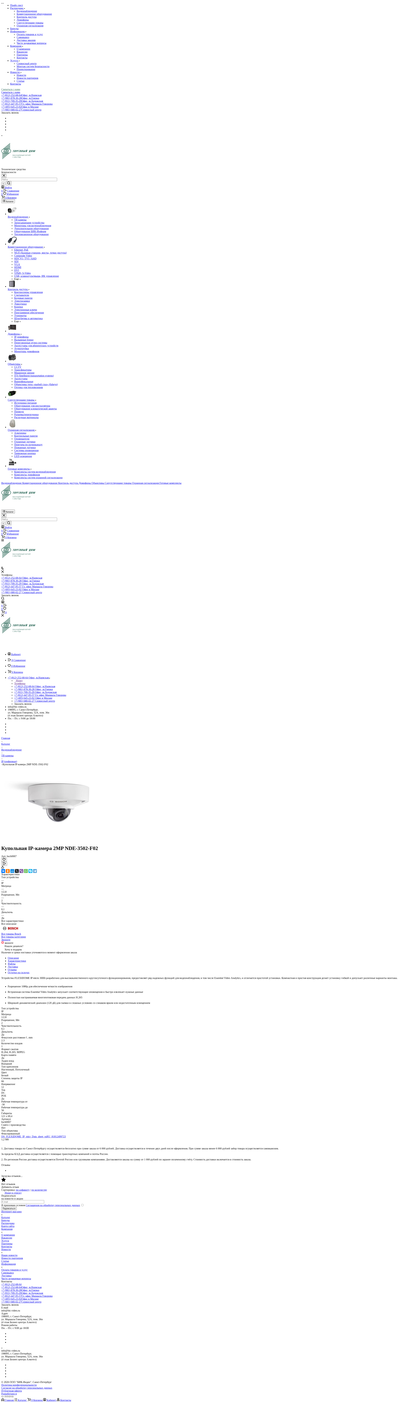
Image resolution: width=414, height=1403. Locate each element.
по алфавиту (23, 1190)
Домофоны (23, 19)
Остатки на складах (18, 972)
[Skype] (30, 871)
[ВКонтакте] (3, 871)
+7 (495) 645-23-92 (20, 106)
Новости (21, 75)
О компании (23, 49)
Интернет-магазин (11, 1211)
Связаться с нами (10, 89)
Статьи (20, 81)
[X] (17, 871)
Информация (8, 1264)
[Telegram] (35, 871)
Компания (6, 1229)
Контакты (22, 57)
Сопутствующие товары (30, 22)
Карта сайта (7, 1226)
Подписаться (9, 1208)
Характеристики (17, 960)
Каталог (5, 1217)
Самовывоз (23, 37)
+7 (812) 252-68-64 (21, 95)
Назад (18, 680)
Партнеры (22, 54)
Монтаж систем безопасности (33, 66)
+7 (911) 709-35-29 (22, 101)
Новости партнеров (27, 78)
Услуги (5, 1240)
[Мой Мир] (12, 871)
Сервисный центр (27, 63)
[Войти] (2, 602)
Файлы (12, 963)
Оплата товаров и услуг (30, 34)
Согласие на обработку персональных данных (26, 1388)
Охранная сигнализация (30, 25)
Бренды (5, 1220)
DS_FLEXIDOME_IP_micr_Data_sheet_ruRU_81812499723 (33, 1136)
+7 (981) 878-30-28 (20, 98)
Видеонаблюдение (27, 11)
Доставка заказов (26, 40)
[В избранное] (4, 860)
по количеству (39, 1190)
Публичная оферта (11, 1390)
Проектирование (26, 69)
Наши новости (9, 1255)
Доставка (13, 966)
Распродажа (7, 1223)
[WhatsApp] (26, 871)
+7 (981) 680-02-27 (21, 109)
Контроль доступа (27, 17)
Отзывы (12, 969)
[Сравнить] (4, 864)
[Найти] (8, 183)
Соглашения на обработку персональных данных (53, 1205)
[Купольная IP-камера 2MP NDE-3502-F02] (57, 840)
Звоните (5, 939)
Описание (13, 958)
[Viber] (21, 871)
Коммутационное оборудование (34, 14)
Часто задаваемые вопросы (31, 43)
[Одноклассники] (8, 871)
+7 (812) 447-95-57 (27, 104)
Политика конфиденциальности (19, 1385)
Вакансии (22, 51)
